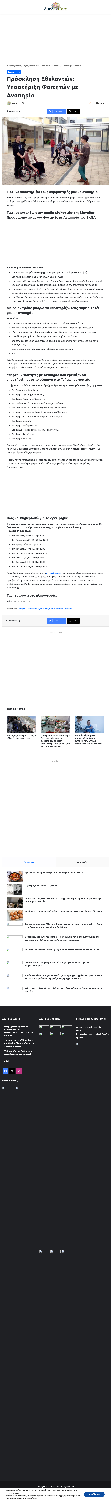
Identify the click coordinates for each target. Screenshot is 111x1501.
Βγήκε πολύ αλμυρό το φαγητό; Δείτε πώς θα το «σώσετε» (54, 873)
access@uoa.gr (53, 573)
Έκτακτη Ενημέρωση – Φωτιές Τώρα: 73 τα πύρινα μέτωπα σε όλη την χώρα (62, 950)
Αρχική (11, 66)
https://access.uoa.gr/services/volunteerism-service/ (45, 608)
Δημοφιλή (82, 862)
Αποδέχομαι (94, 1494)
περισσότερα (31, 1498)
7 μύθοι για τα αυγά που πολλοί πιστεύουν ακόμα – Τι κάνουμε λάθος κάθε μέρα (63, 911)
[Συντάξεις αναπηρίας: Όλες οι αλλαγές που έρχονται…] (21, 724)
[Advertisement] (55, 36)
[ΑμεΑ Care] (55, 7)
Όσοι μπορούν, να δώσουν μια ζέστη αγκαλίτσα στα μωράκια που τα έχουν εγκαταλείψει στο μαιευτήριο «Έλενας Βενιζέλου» (55, 741)
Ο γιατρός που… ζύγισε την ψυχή (41, 885)
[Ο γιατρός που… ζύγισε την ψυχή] (15, 889)
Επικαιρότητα (22, 66)
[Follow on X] (23, 103)
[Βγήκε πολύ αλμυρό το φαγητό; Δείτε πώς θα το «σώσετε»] (15, 876)
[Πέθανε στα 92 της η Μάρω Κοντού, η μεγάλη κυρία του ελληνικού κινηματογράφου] (15, 966)
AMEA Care (17, 103)
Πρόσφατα (29, 862)
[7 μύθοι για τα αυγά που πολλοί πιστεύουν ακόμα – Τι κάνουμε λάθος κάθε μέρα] (15, 915)
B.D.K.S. (73, 1487)
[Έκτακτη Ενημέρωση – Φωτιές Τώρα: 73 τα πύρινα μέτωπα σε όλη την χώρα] (15, 953)
